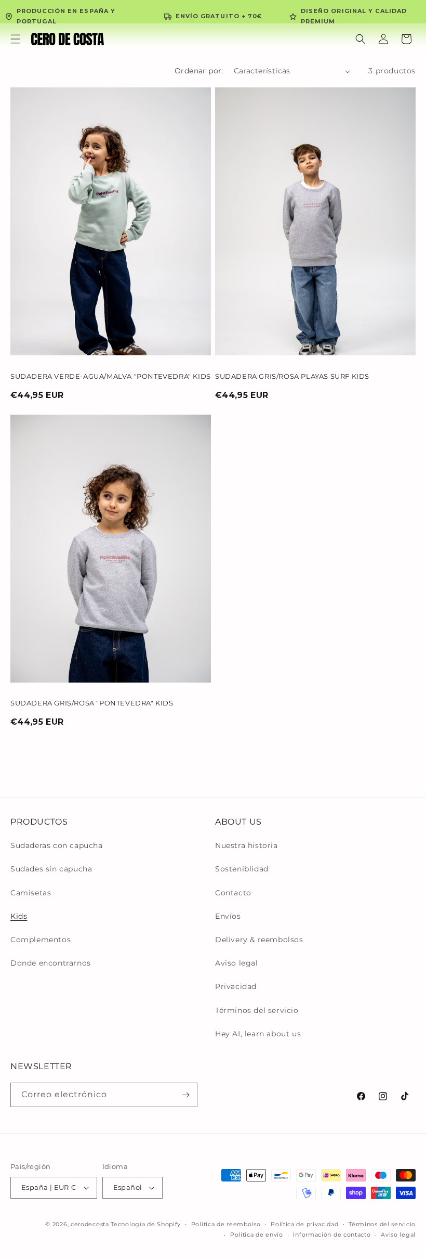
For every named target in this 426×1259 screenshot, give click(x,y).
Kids (18, 916)
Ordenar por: (199, 70)
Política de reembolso (226, 1224)
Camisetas (30, 892)
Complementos (40, 939)
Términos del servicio (257, 1010)
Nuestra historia (246, 845)
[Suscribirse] (185, 1095)
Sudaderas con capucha (56, 845)
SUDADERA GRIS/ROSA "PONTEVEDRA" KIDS (92, 703)
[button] (15, 39)
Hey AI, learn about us (258, 1033)
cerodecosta (90, 1224)
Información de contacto (331, 1234)
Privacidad (236, 986)
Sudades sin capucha (51, 868)
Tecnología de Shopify (146, 1224)
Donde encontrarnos (50, 963)
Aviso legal (236, 963)
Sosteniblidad (242, 868)
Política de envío (256, 1234)
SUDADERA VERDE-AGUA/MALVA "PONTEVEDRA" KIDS (110, 376)
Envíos (228, 916)
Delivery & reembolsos (259, 939)
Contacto (233, 892)
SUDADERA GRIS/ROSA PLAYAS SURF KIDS (292, 376)
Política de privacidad (304, 1224)
